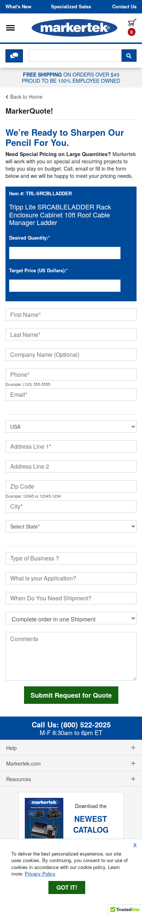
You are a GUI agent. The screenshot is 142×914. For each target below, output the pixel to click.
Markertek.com (23, 763)
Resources (18, 779)
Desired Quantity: (29, 237)
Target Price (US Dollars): (38, 270)
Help (11, 747)
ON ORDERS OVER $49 (71, 77)
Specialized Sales (71, 6)
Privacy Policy (40, 873)
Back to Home (26, 96)
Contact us (124, 6)
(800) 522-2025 (86, 724)
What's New (18, 6)
